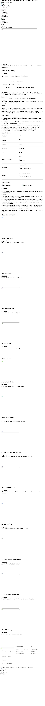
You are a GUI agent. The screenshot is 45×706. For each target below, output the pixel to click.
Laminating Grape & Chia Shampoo (12, 594)
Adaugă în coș (11, 81)
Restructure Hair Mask (8, 382)
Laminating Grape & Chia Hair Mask (12, 559)
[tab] (11, 98)
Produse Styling (33, 92)
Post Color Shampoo (8, 630)
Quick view (3, 250)
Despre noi (33, 653)
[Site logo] (5, 5)
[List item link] (7, 657)
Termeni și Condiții (20, 653)
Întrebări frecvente (19, 651)
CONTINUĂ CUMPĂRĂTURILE (12, 89)
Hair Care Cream (6, 273)
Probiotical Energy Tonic (8, 487)
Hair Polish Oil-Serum (8, 308)
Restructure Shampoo (8, 417)
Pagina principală (34, 649)
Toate (3, 94)
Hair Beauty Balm (7, 344)
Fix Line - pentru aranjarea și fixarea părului (23, 65)
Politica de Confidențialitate (21, 649)
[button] (3, 247)
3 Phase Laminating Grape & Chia (11, 452)
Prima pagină (5, 65)
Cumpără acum (20, 81)
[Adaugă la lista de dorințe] (3, 244)
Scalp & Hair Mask (7, 524)
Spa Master (10, 65)
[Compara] (3, 235)
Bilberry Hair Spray (7, 238)
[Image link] (7, 648)
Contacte (33, 651)
